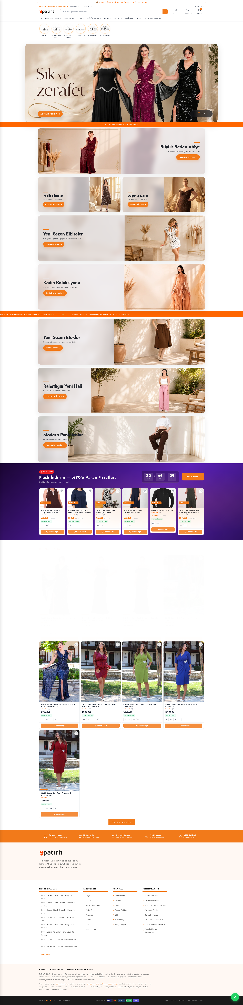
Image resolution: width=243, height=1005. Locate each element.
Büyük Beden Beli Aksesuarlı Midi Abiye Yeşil (58, 919)
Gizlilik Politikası (151, 896)
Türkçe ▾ (196, 6)
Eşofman (89, 919)
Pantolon (89, 915)
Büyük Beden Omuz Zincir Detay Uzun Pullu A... (57, 897)
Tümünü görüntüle (121, 822)
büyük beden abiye (110, 984)
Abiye (88, 896)
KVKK (202, 1000)
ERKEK (117, 18)
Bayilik (117, 905)
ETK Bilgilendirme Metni (155, 924)
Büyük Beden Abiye (94, 905)
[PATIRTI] (47, 11)
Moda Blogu (120, 919)
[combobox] (114, 11)
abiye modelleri (62, 984)
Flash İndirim (91, 929)
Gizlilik (165, 1000)
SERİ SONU (129, 18)
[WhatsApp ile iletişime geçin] (235, 997)
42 (47, 526)
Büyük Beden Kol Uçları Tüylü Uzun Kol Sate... (57, 933)
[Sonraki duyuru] (205, 2)
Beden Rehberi (121, 910)
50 (55, 633)
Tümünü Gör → (192, 476)
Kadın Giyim (91, 910)
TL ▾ (202, 6)
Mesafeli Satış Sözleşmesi (151, 930)
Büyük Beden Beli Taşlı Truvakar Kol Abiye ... (59, 940)
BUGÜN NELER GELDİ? (50, 18)
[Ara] (165, 11)
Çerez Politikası (151, 915)
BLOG (139, 18)
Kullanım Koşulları (152, 900)
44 (74, 526)
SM (153, 523)
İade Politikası (192, 1000)
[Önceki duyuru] (38, 2)
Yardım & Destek (86, 6)
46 (47, 633)
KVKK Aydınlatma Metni (155, 919)
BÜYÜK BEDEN (93, 18)
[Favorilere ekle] (62, 491)
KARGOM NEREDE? (153, 18)
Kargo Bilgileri (121, 924)
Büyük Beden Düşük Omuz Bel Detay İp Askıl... (58, 904)
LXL (158, 523)
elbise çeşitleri (93, 984)
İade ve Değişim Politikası (156, 905)
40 (42, 526)
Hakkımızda (74, 6)
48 (51, 633)
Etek (87, 924)
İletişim (118, 900)
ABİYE (82, 18)
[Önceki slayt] (193, 114)
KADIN (106, 18)
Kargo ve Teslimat (152, 910)
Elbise (88, 900)
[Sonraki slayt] (209, 114)
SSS (116, 915)
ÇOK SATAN (69, 18)
